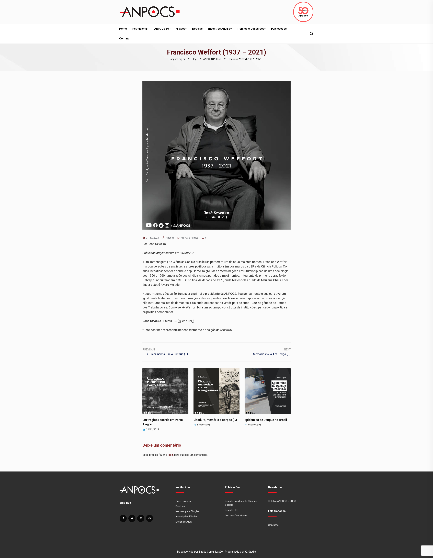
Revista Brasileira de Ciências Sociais (241, 503)
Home (123, 28)
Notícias (197, 28)
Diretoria (180, 506)
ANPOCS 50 (161, 28)
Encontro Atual (184, 521)
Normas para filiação (187, 511)
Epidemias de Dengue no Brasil (214, 420)
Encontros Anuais (219, 28)
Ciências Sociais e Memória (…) (266, 420)
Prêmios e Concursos (250, 28)
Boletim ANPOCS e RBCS (282, 501)
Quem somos (183, 501)
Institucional (139, 28)
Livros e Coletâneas (236, 515)
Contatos (273, 525)
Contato (124, 38)
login (171, 454)
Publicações (279, 28)
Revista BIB (231, 510)
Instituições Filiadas (187, 516)
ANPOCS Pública (189, 237)
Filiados (180, 28)
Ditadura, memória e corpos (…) (164, 420)
